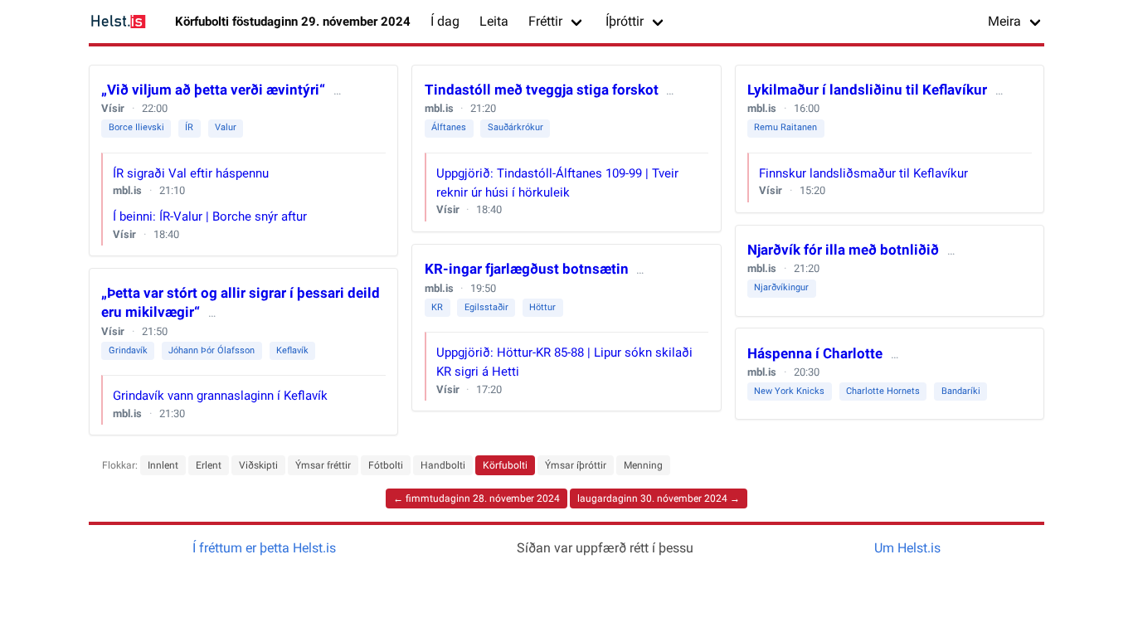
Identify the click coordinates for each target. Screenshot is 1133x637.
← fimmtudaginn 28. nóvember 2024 (476, 498)
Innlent (163, 465)
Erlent (208, 465)
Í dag (445, 21)
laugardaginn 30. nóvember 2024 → (658, 498)
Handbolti (443, 465)
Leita (493, 21)
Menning (643, 465)
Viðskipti (258, 465)
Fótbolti (385, 465)
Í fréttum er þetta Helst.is (264, 548)
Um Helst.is (907, 548)
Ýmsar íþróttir (575, 465)
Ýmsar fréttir (323, 465)
